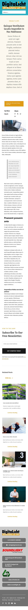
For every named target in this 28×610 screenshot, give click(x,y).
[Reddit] (20, 114)
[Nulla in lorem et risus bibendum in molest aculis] (14, 494)
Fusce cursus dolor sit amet (10, 436)
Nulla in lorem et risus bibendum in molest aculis (14, 506)
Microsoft (14, 103)
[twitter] (6, 603)
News (18, 103)
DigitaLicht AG (13, 598)
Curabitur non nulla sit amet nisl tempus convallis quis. (13, 471)
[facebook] (3, 603)
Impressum (10, 600)
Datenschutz (17, 600)
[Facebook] (15, 114)
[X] (17, 114)
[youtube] (12, 603)
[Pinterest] (15, 116)
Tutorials (8, 104)
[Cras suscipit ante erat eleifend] (14, 392)
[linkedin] (15, 603)
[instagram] (9, 603)
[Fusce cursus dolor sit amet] (14, 425)
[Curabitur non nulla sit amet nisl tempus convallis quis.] (14, 459)
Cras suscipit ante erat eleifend (10, 403)
